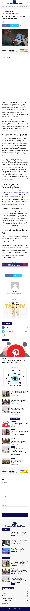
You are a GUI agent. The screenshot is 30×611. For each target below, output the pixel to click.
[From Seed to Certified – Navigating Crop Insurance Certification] (6, 461)
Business (4, 403)
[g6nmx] (3, 22)
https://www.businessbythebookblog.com (15, 293)
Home (3, 6)
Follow (26, 331)
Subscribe (26, 335)
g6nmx (7, 22)
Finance (3, 395)
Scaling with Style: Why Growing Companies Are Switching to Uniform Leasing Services (19, 392)
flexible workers (11, 121)
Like (27, 327)
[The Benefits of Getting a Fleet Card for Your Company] (6, 543)
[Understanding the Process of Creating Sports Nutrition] (6, 551)
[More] (20, 25)
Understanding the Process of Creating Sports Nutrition (18, 549)
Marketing (4, 358)
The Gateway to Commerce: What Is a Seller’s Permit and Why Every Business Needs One (19, 400)
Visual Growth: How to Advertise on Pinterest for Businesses (13, 361)
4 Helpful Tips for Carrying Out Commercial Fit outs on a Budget (19, 533)
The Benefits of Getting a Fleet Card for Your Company (19, 541)
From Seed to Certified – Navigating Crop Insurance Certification (17, 461)
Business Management (9, 6)
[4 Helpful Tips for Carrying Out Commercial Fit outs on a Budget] (6, 535)
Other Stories (14, 551)
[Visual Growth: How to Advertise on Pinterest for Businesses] (15, 349)
